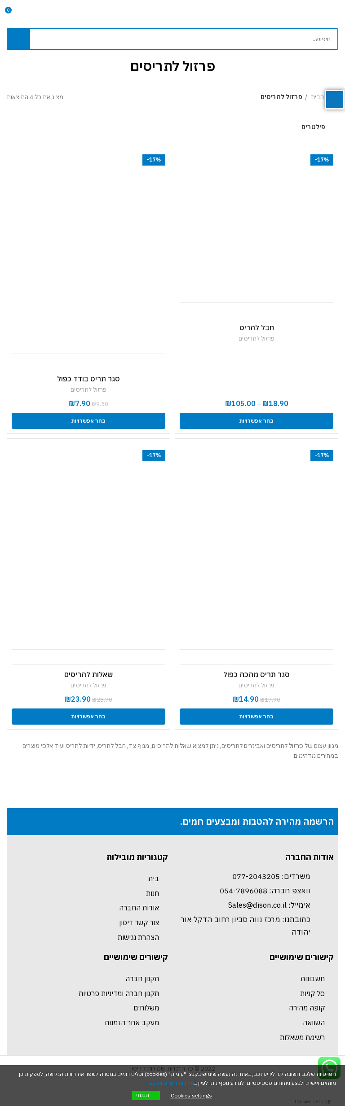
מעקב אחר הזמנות (132, 1022)
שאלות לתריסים (88, 674)
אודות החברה (139, 907)
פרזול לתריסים (256, 338)
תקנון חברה (142, 978)
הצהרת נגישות (138, 937)
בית (153, 878)
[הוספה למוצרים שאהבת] (205, 311)
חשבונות (313, 978)
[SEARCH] (18, 39)
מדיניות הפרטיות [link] (175, 1083)
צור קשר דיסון (139, 922)
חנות (152, 893)
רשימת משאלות (302, 1037)
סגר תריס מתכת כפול (256, 674)
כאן (152, 1083)
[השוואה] (307, 311)
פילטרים (313, 127)
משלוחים (146, 1007)
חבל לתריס (256, 327)
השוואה (314, 1022)
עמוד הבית (324, 97)
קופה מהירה (307, 1007)
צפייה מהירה (257, 311)
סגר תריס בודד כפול (88, 378)
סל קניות (312, 993)
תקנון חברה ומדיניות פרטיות (119, 993)
